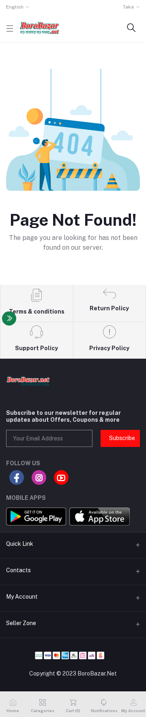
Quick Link (19, 543)
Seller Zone (21, 623)
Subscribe (122, 438)
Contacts (18, 570)
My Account (22, 596)
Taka (128, 7)
